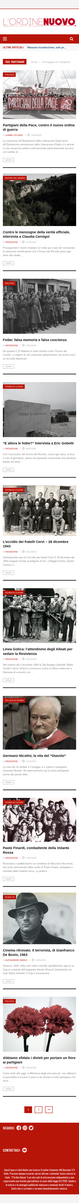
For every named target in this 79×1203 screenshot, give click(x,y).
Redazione (12, 242)
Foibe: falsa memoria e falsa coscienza (35, 340)
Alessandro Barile (16, 960)
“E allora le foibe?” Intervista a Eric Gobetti (38, 443)
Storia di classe (14, 387)
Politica (9, 75)
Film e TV (10, 897)
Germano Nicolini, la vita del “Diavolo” (34, 756)
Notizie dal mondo (15, 178)
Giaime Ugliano (14, 135)
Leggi (8, 160)
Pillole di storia (14, 700)
